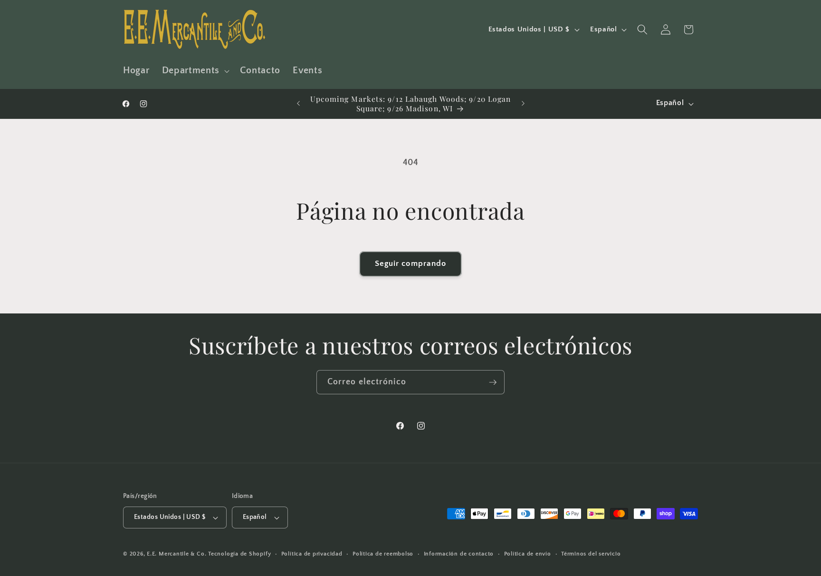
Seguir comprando (411, 263)
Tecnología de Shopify (239, 554)
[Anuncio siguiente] (523, 104)
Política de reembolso (383, 554)
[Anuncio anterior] (298, 104)
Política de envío (527, 554)
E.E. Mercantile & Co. (176, 554)
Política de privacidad (312, 554)
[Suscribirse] (492, 382)
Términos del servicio (591, 554)
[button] (195, 71)
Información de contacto (459, 554)
